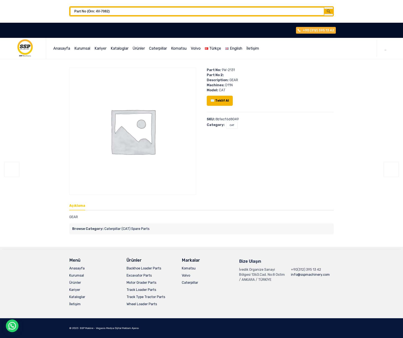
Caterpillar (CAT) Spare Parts (126, 229)
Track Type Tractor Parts (146, 297)
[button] (12, 325)
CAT (232, 125)
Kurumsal (82, 48)
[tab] (79, 205)
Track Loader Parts (141, 290)
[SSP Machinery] (27, 48)
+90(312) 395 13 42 (306, 270)
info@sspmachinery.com (310, 275)
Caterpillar (158, 48)
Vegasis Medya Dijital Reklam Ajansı (117, 328)
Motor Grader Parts (141, 283)
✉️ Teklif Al (220, 100)
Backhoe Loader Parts (144, 268)
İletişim (252, 48)
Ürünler (139, 48)
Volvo (196, 48)
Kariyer (100, 48)
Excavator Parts (139, 275)
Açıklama (77, 206)
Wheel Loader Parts (142, 304)
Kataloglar (119, 48)
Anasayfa (61, 48)
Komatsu (179, 48)
